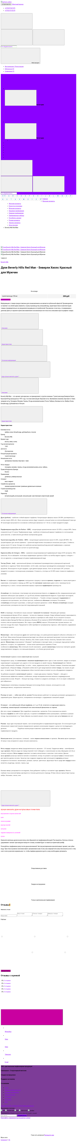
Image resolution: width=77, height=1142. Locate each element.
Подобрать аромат (41, 122)
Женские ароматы (15, 203)
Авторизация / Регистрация (14, 66)
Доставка (8, 145)
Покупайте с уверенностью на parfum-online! (15, 1118)
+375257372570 (10, 10)
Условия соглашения (12, 1092)
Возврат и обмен (10, 157)
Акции (7, 150)
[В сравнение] (16, 245)
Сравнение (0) (9, 71)
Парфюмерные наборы (16, 215)
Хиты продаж (13, 225)
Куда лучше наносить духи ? (10, 376)
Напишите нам (49, 1135)
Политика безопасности (13, 1090)
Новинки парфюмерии (16, 213)
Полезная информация (9, 360)
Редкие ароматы (14, 220)
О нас (6, 147)
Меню (37, 88)
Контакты (8, 155)
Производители (10, 1095)
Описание (5, 328)
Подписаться (22, 1115)
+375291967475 (6, 4)
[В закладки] (46, 245)
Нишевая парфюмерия (16, 211)
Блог (6, 152)
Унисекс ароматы (14, 223)
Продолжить (6, 971)
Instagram (4, 1140)
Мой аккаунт (35, 63)
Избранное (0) (9, 69)
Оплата (7, 143)
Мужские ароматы (15, 208)
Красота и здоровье (15, 206)
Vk (9, 1140)
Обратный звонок (17, 4)
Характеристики (7, 344)
